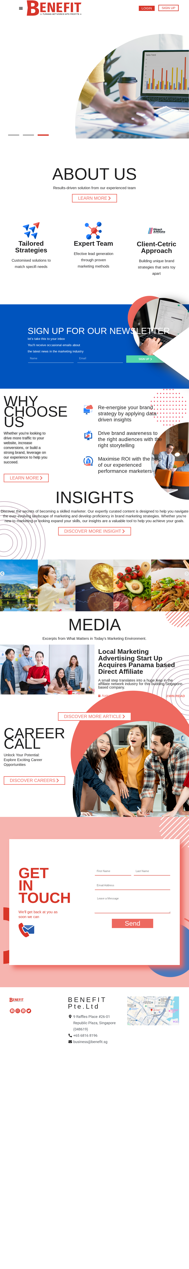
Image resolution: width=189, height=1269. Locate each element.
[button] (21, 8)
